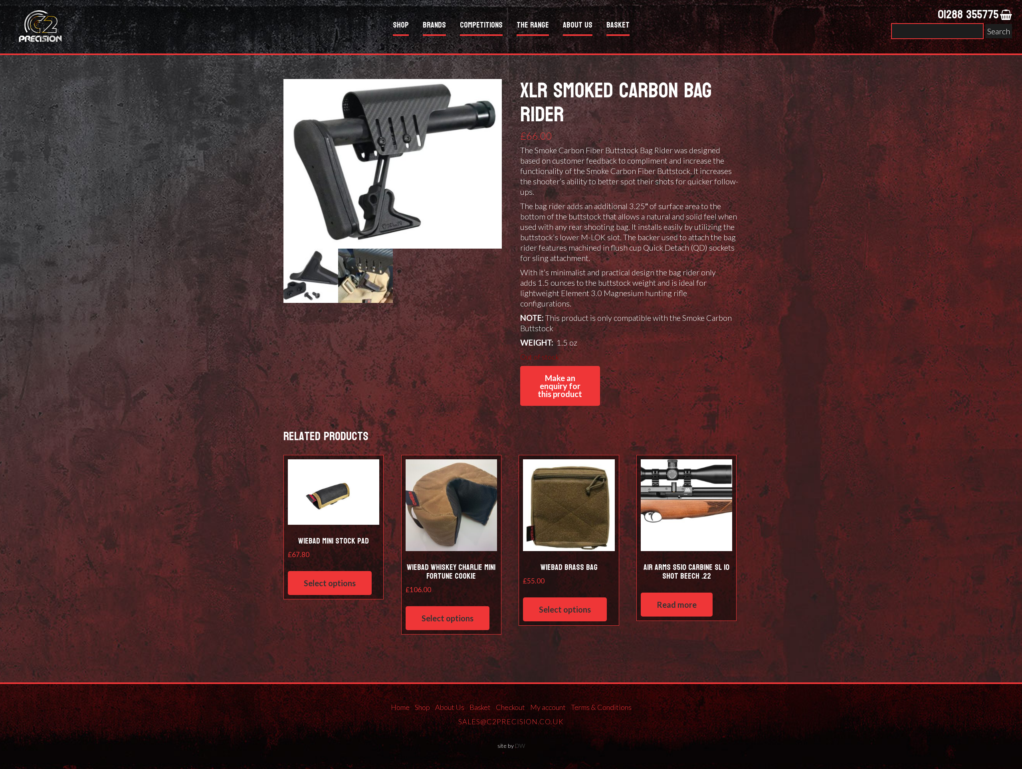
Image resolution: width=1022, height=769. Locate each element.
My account (548, 707)
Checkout (510, 707)
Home (400, 707)
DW (520, 745)
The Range (533, 26)
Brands (434, 26)
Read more (677, 604)
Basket (618, 26)
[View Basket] (1006, 15)
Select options (330, 583)
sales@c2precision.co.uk (511, 721)
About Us (577, 26)
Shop (401, 26)
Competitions (481, 26)
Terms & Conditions (601, 707)
